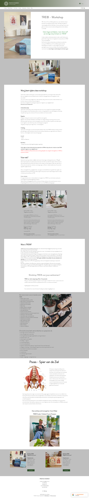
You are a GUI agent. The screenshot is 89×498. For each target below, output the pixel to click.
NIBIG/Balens (47, 495)
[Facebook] (81, 8)
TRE (35, 160)
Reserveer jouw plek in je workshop (29, 233)
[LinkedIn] (84, 8)
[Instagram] (82, 8)
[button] (10, 8)
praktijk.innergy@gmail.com (49, 289)
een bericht (28, 234)
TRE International (53, 495)
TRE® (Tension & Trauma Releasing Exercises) (29, 248)
